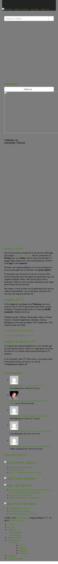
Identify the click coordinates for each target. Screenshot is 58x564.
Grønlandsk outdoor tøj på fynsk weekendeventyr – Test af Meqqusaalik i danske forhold (30, 491)
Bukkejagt (17, 532)
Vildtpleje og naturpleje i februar (14, 141)
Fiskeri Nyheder (24, 478)
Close (11, 524)
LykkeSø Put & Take (18, 508)
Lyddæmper (24, 553)
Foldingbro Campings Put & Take (23, 513)
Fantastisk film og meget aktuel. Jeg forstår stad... (30, 446)
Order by (28, 89)
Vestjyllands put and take (20, 511)
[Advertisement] (29, 50)
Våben (16, 542)
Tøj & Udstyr (13, 540)
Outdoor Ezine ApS (17, 520)
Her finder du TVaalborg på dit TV (17, 335)
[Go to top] (0, 562)
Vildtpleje (11, 556)
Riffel (21, 545)
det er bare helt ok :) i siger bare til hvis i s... (28, 385)
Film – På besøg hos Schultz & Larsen (25, 472)
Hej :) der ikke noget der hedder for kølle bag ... (29, 416)
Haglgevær (23, 550)
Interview (11, 527)
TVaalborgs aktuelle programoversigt (19, 330)
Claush (12, 403)
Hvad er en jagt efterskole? (21, 495)
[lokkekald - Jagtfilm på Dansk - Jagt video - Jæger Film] (26, 9)
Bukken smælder (17, 469)
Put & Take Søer (25, 503)
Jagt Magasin (21, 517)
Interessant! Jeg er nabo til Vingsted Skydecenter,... (31, 431)
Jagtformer (12, 529)
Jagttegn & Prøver (15, 537)
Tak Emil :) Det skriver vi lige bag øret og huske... (30, 400)
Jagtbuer (22, 548)
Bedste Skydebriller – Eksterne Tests (25, 497)
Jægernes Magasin (23, 255)
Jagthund (17, 535)
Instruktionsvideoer (15, 558)
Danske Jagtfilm (25, 462)
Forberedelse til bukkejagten (21, 467)
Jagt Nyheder (23, 485)
